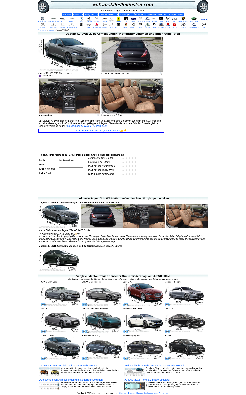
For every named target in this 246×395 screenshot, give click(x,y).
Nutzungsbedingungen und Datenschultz (153, 393)
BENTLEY (72, 21)
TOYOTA (183, 27)
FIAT (126, 21)
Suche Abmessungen (157, 14)
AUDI (62, 21)
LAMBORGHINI (183, 21)
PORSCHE (126, 27)
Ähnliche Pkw (140, 14)
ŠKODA (147, 27)
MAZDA (63, 27)
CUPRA (97, 21)
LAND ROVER (194, 21)
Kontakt (131, 393)
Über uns (123, 393)
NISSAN (104, 27)
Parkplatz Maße (176, 14)
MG (82, 27)
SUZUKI (167, 27)
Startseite (67, 14)
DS (111, 21)
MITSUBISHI (97, 27)
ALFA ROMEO (42, 21)
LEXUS (42, 27)
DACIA (105, 21)
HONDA (140, 21)
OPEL (111, 27)
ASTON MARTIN (53, 21)
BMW (81, 21)
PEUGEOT (118, 27)
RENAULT (133, 27)
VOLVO (204, 27)
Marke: (42, 160)
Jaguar (51, 30)
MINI (88, 27)
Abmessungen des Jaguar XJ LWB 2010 (86, 126)
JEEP (161, 21)
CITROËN (89, 21)
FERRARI (119, 21)
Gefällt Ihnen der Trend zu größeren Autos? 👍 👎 (101, 130)
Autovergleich (126, 14)
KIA (174, 21)
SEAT (140, 27)
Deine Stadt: (45, 173)
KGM (167, 21)
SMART (154, 27)
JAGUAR (154, 21)
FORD (133, 21)
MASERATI (53, 27)
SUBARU (161, 27)
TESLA (174, 27)
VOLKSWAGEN (194, 27)
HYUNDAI (147, 21)
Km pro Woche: (47, 169)
